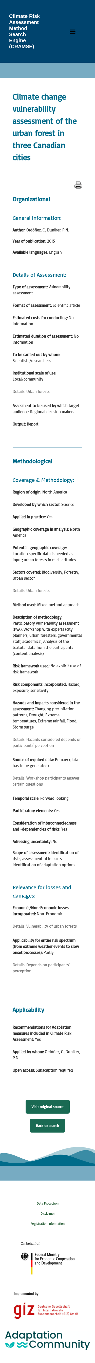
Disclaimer (48, 1213)
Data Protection (48, 1203)
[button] (72, 31)
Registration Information (47, 1223)
